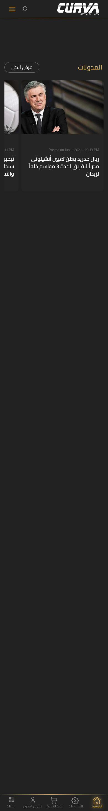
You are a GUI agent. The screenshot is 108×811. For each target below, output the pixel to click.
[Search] (24, 8)
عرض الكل (21, 67)
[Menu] (12, 9)
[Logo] (78, 9)
